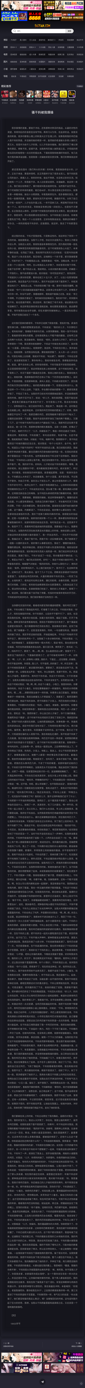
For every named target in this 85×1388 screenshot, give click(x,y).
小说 (6, 69)
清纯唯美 (61, 62)
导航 (6, 76)
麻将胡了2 (51, 40)
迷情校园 (51, 69)
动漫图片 (42, 62)
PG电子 (13, 40)
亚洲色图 (23, 62)
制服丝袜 (51, 54)
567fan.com (42, 26)
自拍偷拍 (23, 47)
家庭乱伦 (23, 69)
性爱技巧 (80, 69)
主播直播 (70, 47)
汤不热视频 (42, 76)
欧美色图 (32, 62)
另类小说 (61, 69)
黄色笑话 (70, 69)
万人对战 (32, 40)
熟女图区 (70, 62)
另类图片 (80, 62)
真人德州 (23, 40)
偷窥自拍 (13, 62)
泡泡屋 (61, 76)
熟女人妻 (51, 47)
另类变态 (80, 54)
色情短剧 (70, 76)
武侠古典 (42, 69)
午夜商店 (23, 76)
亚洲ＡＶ (13, 47)
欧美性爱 (42, 54)
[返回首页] (81, 1383)
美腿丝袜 (51, 62)
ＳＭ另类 (80, 47)
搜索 (69, 31)
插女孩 (13, 76)
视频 (6, 47)
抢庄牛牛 (80, 40)
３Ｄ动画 (42, 47)
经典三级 (61, 54)
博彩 (6, 40)
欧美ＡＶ (32, 47)
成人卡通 (32, 54)
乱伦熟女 (70, 54)
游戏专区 (42, 40)
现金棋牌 (70, 40)
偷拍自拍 (23, 54)
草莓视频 (32, 76)
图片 (6, 61)
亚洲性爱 (13, 54)
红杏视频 (51, 76)
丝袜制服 (61, 47)
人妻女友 (32, 69)
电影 (6, 54)
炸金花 (61, 40)
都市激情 (13, 69)
